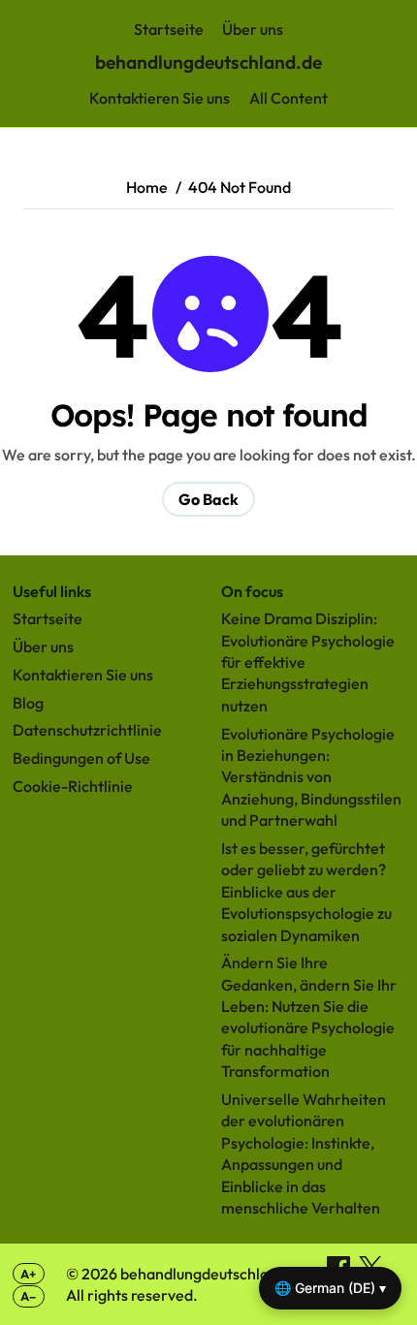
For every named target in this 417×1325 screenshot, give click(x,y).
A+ (28, 1273)
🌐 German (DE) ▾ (330, 1287)
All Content (288, 98)
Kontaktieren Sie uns (159, 98)
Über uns (252, 29)
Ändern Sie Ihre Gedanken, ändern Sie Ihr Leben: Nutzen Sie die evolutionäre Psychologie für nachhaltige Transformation (309, 1017)
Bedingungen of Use (81, 758)
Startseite (169, 29)
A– (28, 1296)
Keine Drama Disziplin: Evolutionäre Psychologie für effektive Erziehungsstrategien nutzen (308, 662)
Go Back (208, 499)
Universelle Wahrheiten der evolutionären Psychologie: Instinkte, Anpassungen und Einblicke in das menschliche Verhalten (303, 1153)
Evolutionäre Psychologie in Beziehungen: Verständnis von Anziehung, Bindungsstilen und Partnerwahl (311, 777)
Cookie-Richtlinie (73, 786)
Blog (28, 702)
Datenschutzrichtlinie (87, 730)
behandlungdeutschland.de (208, 62)
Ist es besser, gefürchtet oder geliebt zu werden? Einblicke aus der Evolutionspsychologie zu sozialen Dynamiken (306, 891)
